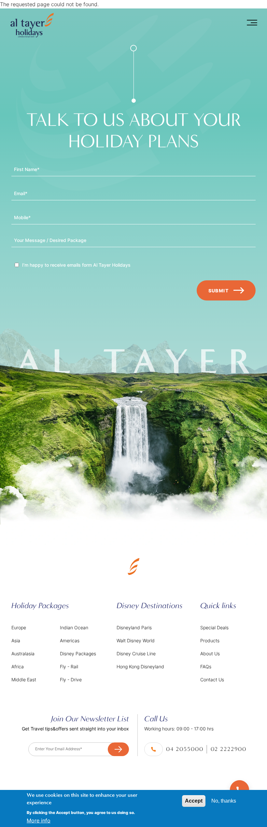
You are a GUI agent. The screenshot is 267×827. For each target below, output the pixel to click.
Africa (17, 666)
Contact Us (212, 679)
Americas (69, 640)
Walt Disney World (136, 640)
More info (38, 820)
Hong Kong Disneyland (140, 666)
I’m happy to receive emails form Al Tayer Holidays (76, 265)
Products (209, 640)
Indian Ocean (74, 627)
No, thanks (223, 801)
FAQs (205, 666)
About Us (210, 653)
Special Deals (214, 627)
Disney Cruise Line (136, 653)
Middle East (23, 679)
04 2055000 (185, 749)
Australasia (23, 653)
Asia (15, 640)
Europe (18, 627)
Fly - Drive (71, 679)
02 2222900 (228, 749)
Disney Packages (78, 653)
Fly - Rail (69, 666)
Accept (194, 801)
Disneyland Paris (134, 627)
